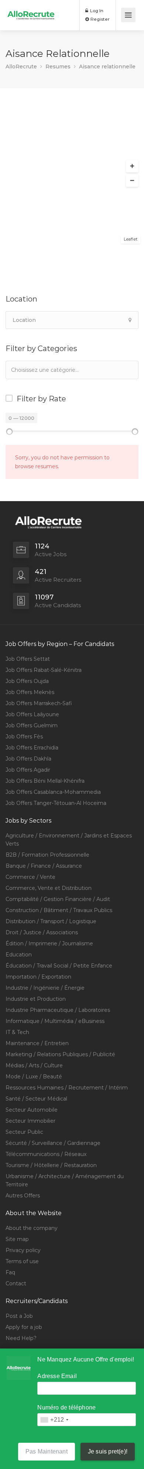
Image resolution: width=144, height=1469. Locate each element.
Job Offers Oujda (27, 681)
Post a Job (19, 1316)
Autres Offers (23, 1195)
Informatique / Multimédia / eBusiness (55, 1021)
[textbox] (48, 370)
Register (99, 19)
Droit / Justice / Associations (42, 932)
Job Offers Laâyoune (32, 714)
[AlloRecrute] (31, 9)
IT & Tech (17, 1032)
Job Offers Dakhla (28, 758)
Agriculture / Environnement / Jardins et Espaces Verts (69, 839)
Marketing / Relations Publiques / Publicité (60, 1054)
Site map (17, 1239)
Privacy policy (23, 1250)
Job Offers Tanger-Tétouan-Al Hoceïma (56, 803)
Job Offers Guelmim (32, 725)
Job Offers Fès (24, 736)
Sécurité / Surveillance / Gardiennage (53, 1143)
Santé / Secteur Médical (36, 1098)
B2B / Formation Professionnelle (47, 854)
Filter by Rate (41, 398)
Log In (96, 10)
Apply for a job (24, 1327)
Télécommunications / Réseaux (46, 1154)
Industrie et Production (36, 999)
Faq (10, 1272)
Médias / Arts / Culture (34, 1065)
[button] (132, 166)
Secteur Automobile (32, 1109)
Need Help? (21, 1338)
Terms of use (22, 1261)
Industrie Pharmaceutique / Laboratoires (58, 1010)
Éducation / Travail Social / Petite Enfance (59, 965)
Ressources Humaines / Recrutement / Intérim (67, 1087)
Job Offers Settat (28, 659)
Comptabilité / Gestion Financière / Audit (58, 899)
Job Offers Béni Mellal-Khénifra (45, 781)
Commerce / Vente (30, 877)
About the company (32, 1228)
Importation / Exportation (38, 976)
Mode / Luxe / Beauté (34, 1076)
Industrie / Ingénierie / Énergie (45, 988)
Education (19, 954)
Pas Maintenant (46, 1451)
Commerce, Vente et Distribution (49, 888)
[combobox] (72, 370)
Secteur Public (24, 1132)
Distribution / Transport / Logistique (51, 921)
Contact (16, 1283)
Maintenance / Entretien (37, 1043)
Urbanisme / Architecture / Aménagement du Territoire (65, 1180)
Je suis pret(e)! (107, 1451)
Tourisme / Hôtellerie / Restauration (51, 1165)
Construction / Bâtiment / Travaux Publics (59, 910)
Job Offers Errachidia (32, 747)
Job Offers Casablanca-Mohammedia (53, 792)
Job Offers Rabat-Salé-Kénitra (44, 670)
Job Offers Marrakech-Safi (39, 703)
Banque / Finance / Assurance (44, 866)
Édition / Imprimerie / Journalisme (49, 943)
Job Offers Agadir (28, 769)
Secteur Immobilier (30, 1121)
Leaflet (130, 239)
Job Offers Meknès (30, 692)
